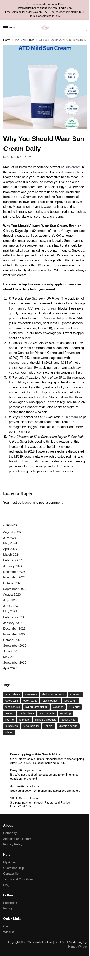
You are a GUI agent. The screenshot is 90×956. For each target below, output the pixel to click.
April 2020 (10, 668)
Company (10, 833)
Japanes (58, 707)
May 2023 (10, 611)
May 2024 (10, 543)
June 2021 (10, 651)
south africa (68, 719)
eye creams (30, 700)
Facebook (10, 902)
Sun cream (49, 308)
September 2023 (14, 589)
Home (6, 40)
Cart (6, 926)
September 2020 (14, 662)
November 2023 (14, 577)
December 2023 (14, 571)
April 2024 (10, 549)
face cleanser (51, 700)
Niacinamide (47, 713)
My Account (11, 862)
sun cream (73, 167)
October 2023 (12, 583)
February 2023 (13, 617)
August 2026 (12, 532)
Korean (9, 713)
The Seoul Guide (24, 40)
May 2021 (10, 657)
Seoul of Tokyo (54, 318)
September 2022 (14, 645)
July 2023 (10, 600)
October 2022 (12, 640)
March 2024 (11, 554)
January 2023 (12, 623)
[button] (83, 28)
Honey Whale (77, 946)
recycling (65, 713)
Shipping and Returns (18, 838)
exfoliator (75, 694)
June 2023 (10, 605)
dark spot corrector (53, 694)
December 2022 (14, 628)
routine (9, 719)
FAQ (6, 885)
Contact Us (11, 873)
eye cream (11, 700)
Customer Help (13, 868)
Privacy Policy (12, 844)
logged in (28, 502)
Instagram (10, 908)
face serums (12, 707)
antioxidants (12, 694)
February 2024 (13, 560)
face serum (70, 700)
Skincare (24, 719)
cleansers (31, 694)
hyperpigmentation (36, 707)
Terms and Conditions (18, 879)
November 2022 (14, 634)
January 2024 (12, 566)
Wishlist (8, 932)
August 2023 (12, 594)
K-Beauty (74, 707)
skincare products (45, 719)
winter (9, 732)
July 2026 (10, 537)
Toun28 (48, 726)
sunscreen (11, 726)
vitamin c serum (68, 726)
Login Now (65, 8)
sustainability (31, 726)
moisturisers (27, 713)
